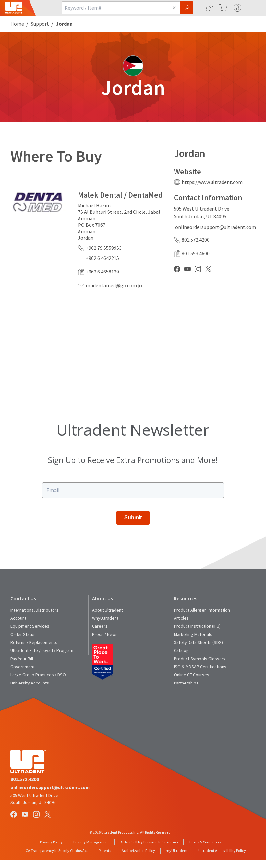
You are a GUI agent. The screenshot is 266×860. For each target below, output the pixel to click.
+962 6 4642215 (102, 258)
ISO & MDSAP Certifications (200, 667)
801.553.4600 (196, 253)
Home (17, 23)
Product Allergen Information (202, 610)
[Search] (186, 7)
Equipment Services (29, 626)
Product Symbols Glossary (199, 658)
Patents (105, 850)
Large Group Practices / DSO (38, 675)
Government (22, 667)
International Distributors (34, 610)
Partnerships (186, 683)
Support (40, 23)
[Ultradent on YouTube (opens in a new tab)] (26, 814)
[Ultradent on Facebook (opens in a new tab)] (14, 814)
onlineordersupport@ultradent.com (215, 227)
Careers (100, 626)
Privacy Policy (51, 842)
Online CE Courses (191, 675)
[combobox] (115, 7)
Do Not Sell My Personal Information (149, 842)
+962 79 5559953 (104, 248)
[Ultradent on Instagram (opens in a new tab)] (37, 814)
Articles (181, 618)
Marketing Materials (193, 634)
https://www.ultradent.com (212, 182)
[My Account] (236, 8)
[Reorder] (208, 8)
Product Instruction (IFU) (197, 626)
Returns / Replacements (33, 642)
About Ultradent (107, 610)
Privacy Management (91, 842)
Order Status (23, 634)
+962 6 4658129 (102, 271)
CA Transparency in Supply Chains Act (57, 850)
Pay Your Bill (21, 658)
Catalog (181, 650)
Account (18, 618)
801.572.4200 (196, 240)
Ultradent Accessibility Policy (222, 850)
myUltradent (176, 850)
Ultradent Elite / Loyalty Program (41, 650)
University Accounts (29, 683)
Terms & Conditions (205, 842)
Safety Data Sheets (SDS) (198, 642)
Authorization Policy (138, 850)
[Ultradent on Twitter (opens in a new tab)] (48, 814)
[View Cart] (222, 8)
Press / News (105, 634)
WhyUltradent (105, 618)
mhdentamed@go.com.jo (114, 285)
